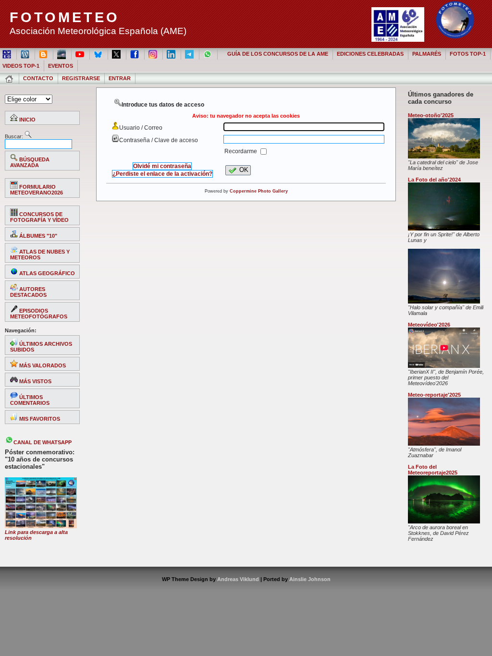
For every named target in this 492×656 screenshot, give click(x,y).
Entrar (120, 78)
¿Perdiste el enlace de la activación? (162, 173)
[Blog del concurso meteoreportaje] (44, 54)
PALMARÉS (426, 54)
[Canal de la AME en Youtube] (80, 54)
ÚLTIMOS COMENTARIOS (29, 400)
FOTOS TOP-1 (468, 54)
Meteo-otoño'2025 (431, 115)
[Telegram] (190, 54)
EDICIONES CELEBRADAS (370, 54)
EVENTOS (60, 66)
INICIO (27, 119)
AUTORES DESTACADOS (28, 292)
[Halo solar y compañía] (444, 301)
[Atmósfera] (444, 444)
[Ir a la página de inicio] (9, 78)
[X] (117, 54)
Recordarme (241, 151)
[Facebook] (135, 54)
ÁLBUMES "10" (37, 236)
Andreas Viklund (238, 579)
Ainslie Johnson (310, 579)
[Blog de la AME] (25, 54)
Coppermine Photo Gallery (259, 191)
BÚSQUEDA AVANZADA (29, 162)
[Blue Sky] (98, 54)
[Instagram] (153, 54)
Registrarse (81, 78)
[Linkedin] (171, 54)
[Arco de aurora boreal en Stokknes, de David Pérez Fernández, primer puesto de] (444, 521)
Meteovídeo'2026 (429, 325)
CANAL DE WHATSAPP (42, 442)
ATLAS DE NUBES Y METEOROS (40, 254)
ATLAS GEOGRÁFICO (46, 273)
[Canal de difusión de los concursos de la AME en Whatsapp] (208, 54)
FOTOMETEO (65, 17)
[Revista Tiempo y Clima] (62, 54)
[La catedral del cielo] (444, 156)
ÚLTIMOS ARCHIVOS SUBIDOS (41, 346)
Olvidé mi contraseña (162, 166)
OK (243, 169)
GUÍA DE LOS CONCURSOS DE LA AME (277, 54)
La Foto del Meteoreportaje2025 (432, 469)
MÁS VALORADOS (42, 365)
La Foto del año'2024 (434, 179)
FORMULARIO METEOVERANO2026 (36, 189)
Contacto (38, 78)
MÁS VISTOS (34, 381)
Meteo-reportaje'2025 (434, 395)
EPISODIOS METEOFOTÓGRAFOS (38, 313)
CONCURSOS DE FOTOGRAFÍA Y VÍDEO (39, 217)
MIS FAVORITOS (39, 419)
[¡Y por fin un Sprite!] (444, 228)
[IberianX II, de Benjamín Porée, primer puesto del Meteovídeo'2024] (444, 366)
